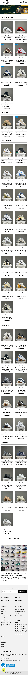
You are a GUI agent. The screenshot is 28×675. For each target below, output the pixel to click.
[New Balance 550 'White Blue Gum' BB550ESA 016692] (21, 357)
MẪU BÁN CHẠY (7, 18)
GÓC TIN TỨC (14, 538)
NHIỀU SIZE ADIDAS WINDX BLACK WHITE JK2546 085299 (21, 414)
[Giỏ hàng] (26, 2)
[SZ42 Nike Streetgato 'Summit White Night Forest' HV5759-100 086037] (21, 284)
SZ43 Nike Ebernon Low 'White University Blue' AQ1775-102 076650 (20, 185)
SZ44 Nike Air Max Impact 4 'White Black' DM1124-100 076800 (7, 252)
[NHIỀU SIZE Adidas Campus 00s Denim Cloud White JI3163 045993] (21, 379)
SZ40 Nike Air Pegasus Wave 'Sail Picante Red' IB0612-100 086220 (21, 229)
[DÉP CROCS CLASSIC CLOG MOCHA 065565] (7, 497)
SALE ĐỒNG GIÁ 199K (6, 622)
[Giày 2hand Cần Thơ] (7, 2)
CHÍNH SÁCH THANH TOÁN (21, 624)
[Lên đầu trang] (26, 471)
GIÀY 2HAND (6, 141)
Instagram (6, 600)
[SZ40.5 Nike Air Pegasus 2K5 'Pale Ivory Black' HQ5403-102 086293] (7, 262)
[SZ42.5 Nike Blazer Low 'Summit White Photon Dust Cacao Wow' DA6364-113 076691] (7, 172)
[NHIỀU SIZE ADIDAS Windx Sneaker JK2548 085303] (7, 424)
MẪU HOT (5, 113)
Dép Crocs (5, 443)
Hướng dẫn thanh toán (20, 611)
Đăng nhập (3, 642)
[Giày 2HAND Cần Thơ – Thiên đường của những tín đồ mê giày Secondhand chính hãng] (14, 558)
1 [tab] (13, 12)
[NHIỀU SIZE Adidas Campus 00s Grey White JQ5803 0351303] (7, 402)
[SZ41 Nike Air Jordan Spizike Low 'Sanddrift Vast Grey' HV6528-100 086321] (21, 122)
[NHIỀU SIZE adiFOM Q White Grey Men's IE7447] (21, 424)
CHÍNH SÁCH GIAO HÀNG (20, 626)
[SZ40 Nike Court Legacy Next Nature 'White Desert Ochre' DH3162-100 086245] (7, 150)
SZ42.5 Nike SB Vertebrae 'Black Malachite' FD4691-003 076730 (21, 162)
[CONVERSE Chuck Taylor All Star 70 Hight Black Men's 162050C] (7, 94)
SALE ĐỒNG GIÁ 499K (6, 615)
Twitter (19, 597)
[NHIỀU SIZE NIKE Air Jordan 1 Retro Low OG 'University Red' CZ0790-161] (21, 49)
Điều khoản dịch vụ (19, 615)
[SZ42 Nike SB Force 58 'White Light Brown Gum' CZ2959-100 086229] (7, 195)
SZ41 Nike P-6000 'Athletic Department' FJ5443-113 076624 (7, 296)
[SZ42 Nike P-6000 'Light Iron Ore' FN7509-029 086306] (21, 239)
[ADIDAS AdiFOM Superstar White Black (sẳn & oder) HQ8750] (21, 72)
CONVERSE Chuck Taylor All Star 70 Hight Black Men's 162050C (7, 106)
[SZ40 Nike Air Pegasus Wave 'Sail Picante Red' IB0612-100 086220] (21, 217)
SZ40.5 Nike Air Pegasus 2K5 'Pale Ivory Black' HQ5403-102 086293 (7, 274)
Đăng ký (2, 644)
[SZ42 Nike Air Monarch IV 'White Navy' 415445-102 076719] (7, 217)
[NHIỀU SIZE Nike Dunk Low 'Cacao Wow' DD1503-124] (7, 49)
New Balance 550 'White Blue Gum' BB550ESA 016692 (21, 369)
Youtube (20, 600)
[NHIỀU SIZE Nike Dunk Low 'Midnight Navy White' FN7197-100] (7, 72)
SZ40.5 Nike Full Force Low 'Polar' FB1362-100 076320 (21, 207)
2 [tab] (14, 12)
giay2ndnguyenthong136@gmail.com (11, 660)
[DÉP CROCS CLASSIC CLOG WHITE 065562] (21, 474)
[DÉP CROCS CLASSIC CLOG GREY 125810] (7, 452)
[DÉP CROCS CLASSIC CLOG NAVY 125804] (21, 452)
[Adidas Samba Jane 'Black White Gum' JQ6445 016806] (21, 335)
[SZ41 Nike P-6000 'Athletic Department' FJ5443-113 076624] (7, 284)
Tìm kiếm (3, 640)
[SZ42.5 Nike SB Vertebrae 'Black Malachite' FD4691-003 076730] (21, 150)
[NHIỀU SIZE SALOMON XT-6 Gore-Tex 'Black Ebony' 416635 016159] (7, 379)
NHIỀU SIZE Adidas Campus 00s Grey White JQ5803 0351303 (7, 414)
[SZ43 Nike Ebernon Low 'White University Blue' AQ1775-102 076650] (21, 172)
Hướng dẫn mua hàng (20, 609)
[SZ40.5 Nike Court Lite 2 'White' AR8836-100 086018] (21, 262)
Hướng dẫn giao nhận (20, 613)
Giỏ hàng (3, 646)
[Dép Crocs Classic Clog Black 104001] (7, 474)
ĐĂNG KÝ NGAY (22, 591)
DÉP (2, 613)
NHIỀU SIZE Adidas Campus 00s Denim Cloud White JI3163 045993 (21, 392)
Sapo (17, 673)
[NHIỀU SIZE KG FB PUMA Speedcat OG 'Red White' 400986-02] (21, 27)
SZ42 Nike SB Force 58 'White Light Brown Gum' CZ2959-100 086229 (7, 207)
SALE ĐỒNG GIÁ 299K (6, 620)
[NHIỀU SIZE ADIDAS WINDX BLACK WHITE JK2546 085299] (21, 402)
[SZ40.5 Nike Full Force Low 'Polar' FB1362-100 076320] (21, 195)
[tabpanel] (14, 9)
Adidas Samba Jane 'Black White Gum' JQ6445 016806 (21, 347)
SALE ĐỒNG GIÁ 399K (6, 618)
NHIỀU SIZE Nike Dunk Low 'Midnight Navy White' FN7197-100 (7, 84)
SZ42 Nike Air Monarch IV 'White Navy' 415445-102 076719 (7, 229)
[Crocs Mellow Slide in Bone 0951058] (21, 497)
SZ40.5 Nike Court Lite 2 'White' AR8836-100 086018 (21, 274)
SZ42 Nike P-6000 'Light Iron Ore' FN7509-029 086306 (21, 252)
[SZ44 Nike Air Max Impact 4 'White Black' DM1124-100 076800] (7, 239)
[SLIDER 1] (14, 9)
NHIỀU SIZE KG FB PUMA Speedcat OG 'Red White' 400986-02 (21, 39)
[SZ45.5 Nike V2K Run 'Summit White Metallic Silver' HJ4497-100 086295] (7, 307)
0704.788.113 (6, 658)
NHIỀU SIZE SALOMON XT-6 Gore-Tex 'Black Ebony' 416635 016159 (7, 392)
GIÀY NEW (5, 325)
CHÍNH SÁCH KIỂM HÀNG (20, 634)
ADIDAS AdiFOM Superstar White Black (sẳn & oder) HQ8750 (21, 84)
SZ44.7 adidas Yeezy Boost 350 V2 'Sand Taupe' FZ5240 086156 (7, 134)
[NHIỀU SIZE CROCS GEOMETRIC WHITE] (7, 27)
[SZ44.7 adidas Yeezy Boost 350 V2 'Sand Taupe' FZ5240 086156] (7, 122)
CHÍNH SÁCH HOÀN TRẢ (20, 628)
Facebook (6, 597)
